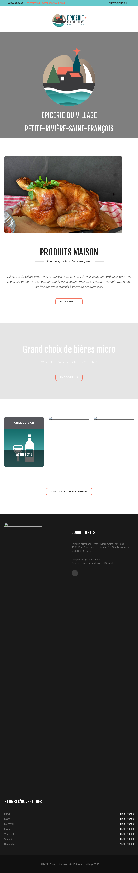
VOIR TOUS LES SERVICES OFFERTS (69, 491)
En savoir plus (69, 377)
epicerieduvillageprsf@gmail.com (46, 3)
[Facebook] (130, 3)
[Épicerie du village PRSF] (69, 19)
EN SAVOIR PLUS (69, 301)
